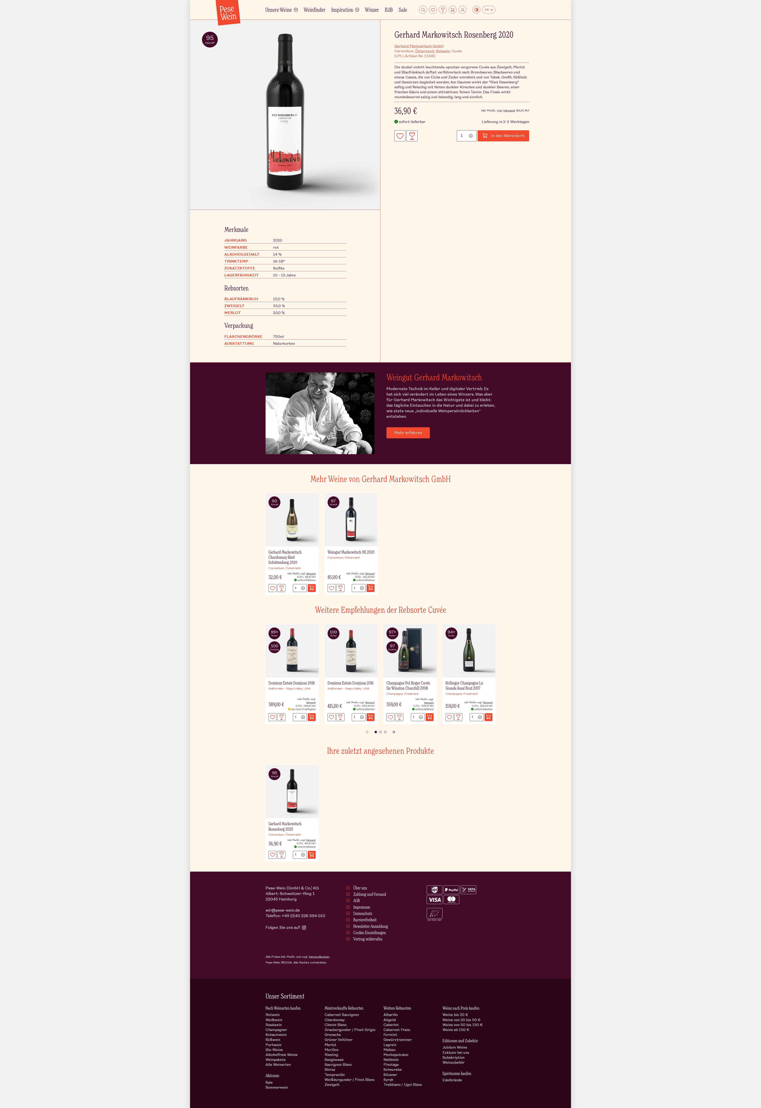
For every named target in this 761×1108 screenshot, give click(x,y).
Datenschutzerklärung (426, 569)
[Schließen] (488, 497)
